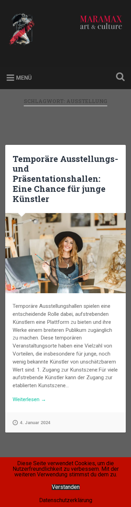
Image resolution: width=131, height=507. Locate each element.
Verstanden (66, 487)
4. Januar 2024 (35, 422)
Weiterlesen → (29, 399)
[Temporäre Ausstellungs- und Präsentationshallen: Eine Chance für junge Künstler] (65, 253)
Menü (24, 78)
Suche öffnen (118, 77)
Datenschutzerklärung (65, 500)
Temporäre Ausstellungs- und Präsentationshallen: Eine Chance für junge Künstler (65, 178)
